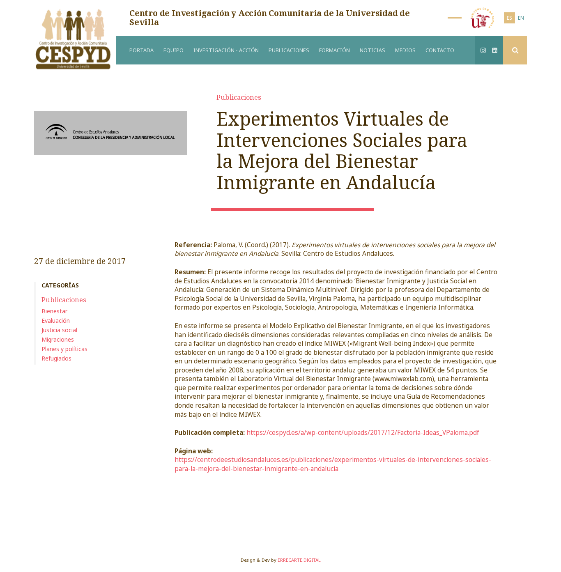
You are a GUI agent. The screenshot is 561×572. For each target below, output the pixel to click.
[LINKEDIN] (495, 50)
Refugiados (56, 358)
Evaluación (55, 320)
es (509, 17)
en (521, 17)
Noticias (372, 50)
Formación (334, 50)
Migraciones (57, 339)
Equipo (173, 50)
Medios (405, 50)
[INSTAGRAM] (483, 50)
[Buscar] (515, 50)
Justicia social (59, 330)
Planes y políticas (64, 349)
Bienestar (54, 311)
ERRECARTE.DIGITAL (299, 560)
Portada (141, 50)
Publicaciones (289, 50)
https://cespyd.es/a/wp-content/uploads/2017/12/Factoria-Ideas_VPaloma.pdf (362, 432)
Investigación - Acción (226, 50)
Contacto (439, 50)
